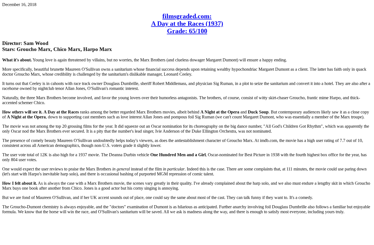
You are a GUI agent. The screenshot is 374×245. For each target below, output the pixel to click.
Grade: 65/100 (187, 31)
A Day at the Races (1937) (187, 23)
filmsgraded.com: (187, 16)
